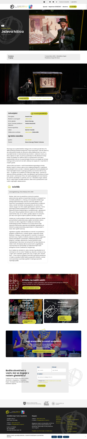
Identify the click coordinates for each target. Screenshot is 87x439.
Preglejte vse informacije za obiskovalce (42, 431)
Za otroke (73, 6)
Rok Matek (28, 140)
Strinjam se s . (49, 381)
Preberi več (66, 436)
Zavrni (60, 436)
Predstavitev (70, 418)
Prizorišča (69, 429)
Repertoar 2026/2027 (55, 6)
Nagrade (69, 421)
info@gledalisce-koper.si (18, 424)
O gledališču (74, 2)
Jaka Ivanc (28, 119)
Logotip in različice (72, 431)
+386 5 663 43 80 (15, 423)
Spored (45, 6)
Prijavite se (41, 386)
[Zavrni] (85, 436)
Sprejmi (54, 436)
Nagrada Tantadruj (72, 428)
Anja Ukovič (28, 127)
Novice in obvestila (64, 2)
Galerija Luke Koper (72, 423)
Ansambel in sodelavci (73, 419)
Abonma (65, 6)
